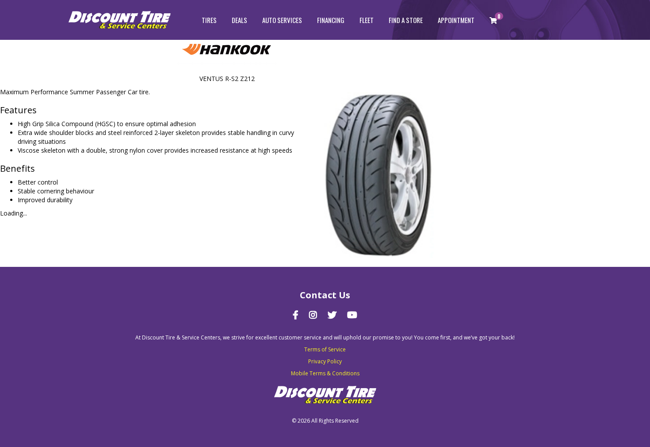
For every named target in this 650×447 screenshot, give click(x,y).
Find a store (406, 20)
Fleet (366, 20)
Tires (209, 20)
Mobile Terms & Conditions (325, 373)
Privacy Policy (325, 361)
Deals (239, 20)
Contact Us (325, 295)
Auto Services (282, 20)
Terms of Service (325, 349)
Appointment (456, 20)
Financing (330, 20)
